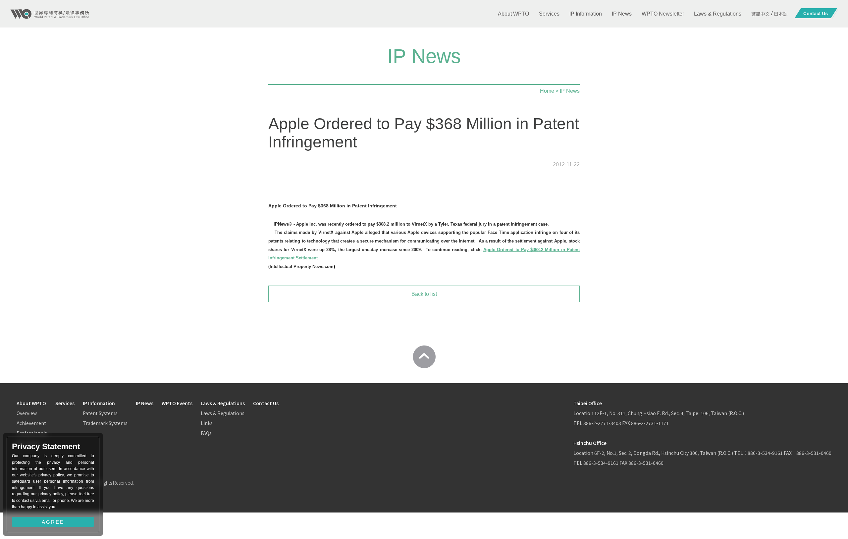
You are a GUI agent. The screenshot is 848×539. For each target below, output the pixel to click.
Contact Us (266, 403)
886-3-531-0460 (645, 462)
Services (65, 403)
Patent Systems (100, 413)
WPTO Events (177, 403)
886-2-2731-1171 (650, 423)
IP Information (99, 403)
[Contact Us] (816, 13)
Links (207, 423)
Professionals (32, 433)
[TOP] (424, 356)
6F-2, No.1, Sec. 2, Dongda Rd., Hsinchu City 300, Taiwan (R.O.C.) (664, 453)
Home (547, 91)
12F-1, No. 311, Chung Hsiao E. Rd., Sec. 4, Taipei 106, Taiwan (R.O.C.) (669, 413)
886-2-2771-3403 (602, 423)
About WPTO (31, 403)
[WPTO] (49, 14)
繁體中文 (760, 14)
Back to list (424, 294)
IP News (144, 403)
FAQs (206, 433)
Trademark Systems (105, 423)
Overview (27, 413)
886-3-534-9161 (765, 453)
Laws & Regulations (223, 403)
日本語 (781, 14)
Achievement (31, 423)
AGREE (53, 522)
